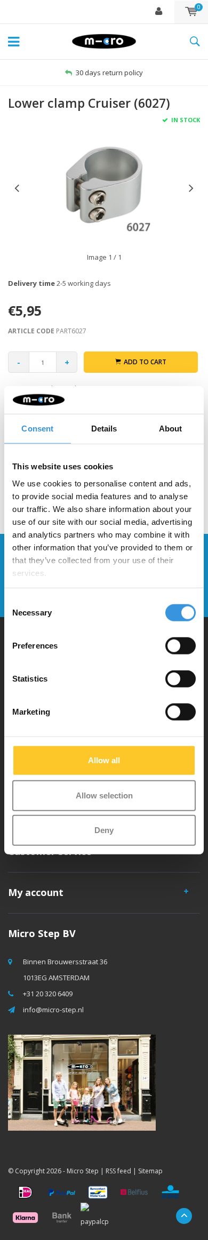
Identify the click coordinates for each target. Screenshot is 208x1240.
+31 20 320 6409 (48, 993)
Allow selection (104, 794)
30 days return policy (109, 72)
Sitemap (150, 1170)
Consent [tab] (37, 428)
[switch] (180, 645)
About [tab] (170, 428)
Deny (104, 830)
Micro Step (83, 1170)
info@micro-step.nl (53, 1009)
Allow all (104, 760)
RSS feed (118, 1170)
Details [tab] (104, 428)
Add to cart (145, 361)
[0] (191, 12)
